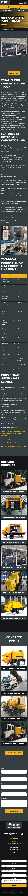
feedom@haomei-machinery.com (15, 7)
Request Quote (7, 10)
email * (3, 776)
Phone (14, 868)
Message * (14, 878)
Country (3, 791)
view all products (14, 753)
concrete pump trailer (10, 439)
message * (4, 798)
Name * (3, 768)
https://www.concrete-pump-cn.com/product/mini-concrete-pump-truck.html (13, 433)
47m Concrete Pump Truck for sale (16, 443)
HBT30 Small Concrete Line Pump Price (15, 446)
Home (2, 29)
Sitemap (14, 890)
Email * (14, 863)
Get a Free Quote (14, 73)
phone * (3, 783)
